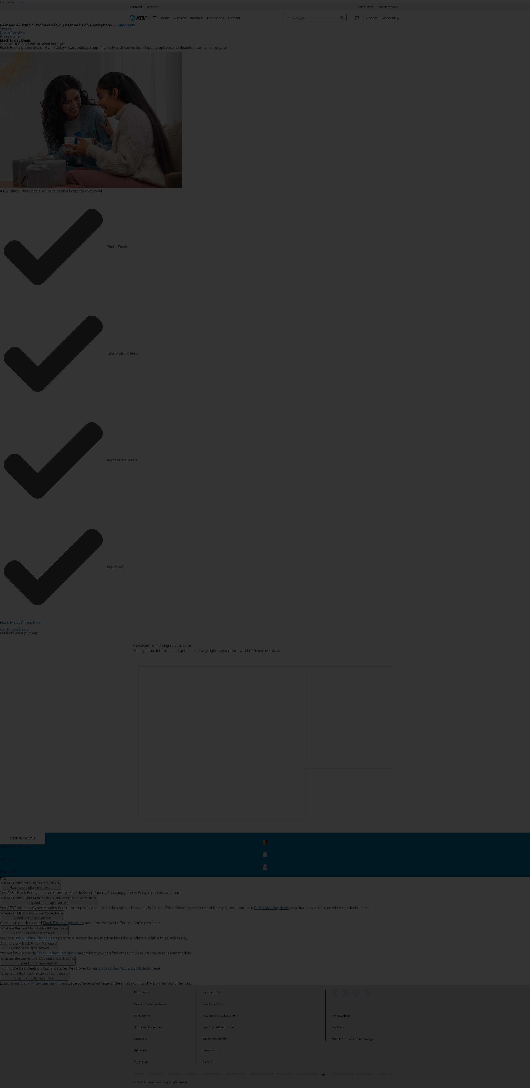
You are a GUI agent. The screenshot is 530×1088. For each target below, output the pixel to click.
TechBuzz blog (341, 1016)
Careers (207, 1062)
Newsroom (209, 1050)
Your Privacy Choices (308, 1074)
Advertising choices (260, 1074)
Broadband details (212, 1074)
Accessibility (191, 1074)
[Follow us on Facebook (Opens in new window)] (335, 993)
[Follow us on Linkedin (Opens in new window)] (367, 993)
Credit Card (141, 1062)
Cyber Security (364, 1074)
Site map (138, 1074)
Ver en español (212, 992)
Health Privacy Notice (341, 1074)
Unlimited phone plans (148, 1027)
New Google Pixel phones (218, 1027)
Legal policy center (236, 1074)
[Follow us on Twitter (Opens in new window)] (346, 993)
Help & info (141, 1050)
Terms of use (174, 1074)
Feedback (338, 1027)
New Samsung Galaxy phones (221, 1016)
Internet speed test (214, 1039)
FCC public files (384, 1074)
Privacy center (284, 1074)
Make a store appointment (150, 1004)
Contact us (140, 1039)
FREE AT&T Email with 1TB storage (352, 1039)
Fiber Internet (142, 1016)
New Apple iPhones (214, 1004)
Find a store (141, 992)
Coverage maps (155, 1074)
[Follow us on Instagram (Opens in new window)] (357, 993)
